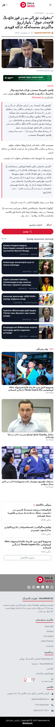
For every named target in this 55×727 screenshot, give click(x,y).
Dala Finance (47, 641)
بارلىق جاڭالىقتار (27, 557)
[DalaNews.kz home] (27, 5)
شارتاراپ (49, 645)
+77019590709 (42, 704)
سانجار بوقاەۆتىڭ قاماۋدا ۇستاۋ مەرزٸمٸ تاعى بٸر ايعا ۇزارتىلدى (30, 435)
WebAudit (27, 723)
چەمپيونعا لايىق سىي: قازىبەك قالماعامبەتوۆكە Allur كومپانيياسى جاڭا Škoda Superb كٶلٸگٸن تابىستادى (30, 388)
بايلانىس (50, 668)
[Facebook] (47, 587)
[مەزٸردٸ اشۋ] (50, 4)
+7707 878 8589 (41, 710)
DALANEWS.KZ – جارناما (42, 663)
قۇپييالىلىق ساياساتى (44, 673)
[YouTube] (38, 587)
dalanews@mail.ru (40, 699)
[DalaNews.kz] (45, 579)
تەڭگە (48, 225)
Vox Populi (39, 13)
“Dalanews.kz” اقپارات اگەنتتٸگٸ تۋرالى (36, 658)
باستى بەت (49, 13)
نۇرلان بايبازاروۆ (35, 225)
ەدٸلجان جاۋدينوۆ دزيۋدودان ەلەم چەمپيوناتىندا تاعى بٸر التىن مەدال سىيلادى (27, 482)
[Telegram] (42, 587)
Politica (50, 631)
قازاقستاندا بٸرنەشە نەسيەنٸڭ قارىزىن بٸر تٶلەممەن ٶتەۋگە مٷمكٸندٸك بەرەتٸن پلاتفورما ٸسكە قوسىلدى (29, 512)
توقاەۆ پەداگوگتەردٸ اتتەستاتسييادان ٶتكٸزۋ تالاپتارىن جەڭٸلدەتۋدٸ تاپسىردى (27, 529)
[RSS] (29, 587)
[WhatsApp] (52, 587)
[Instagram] (33, 587)
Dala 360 (49, 626)
